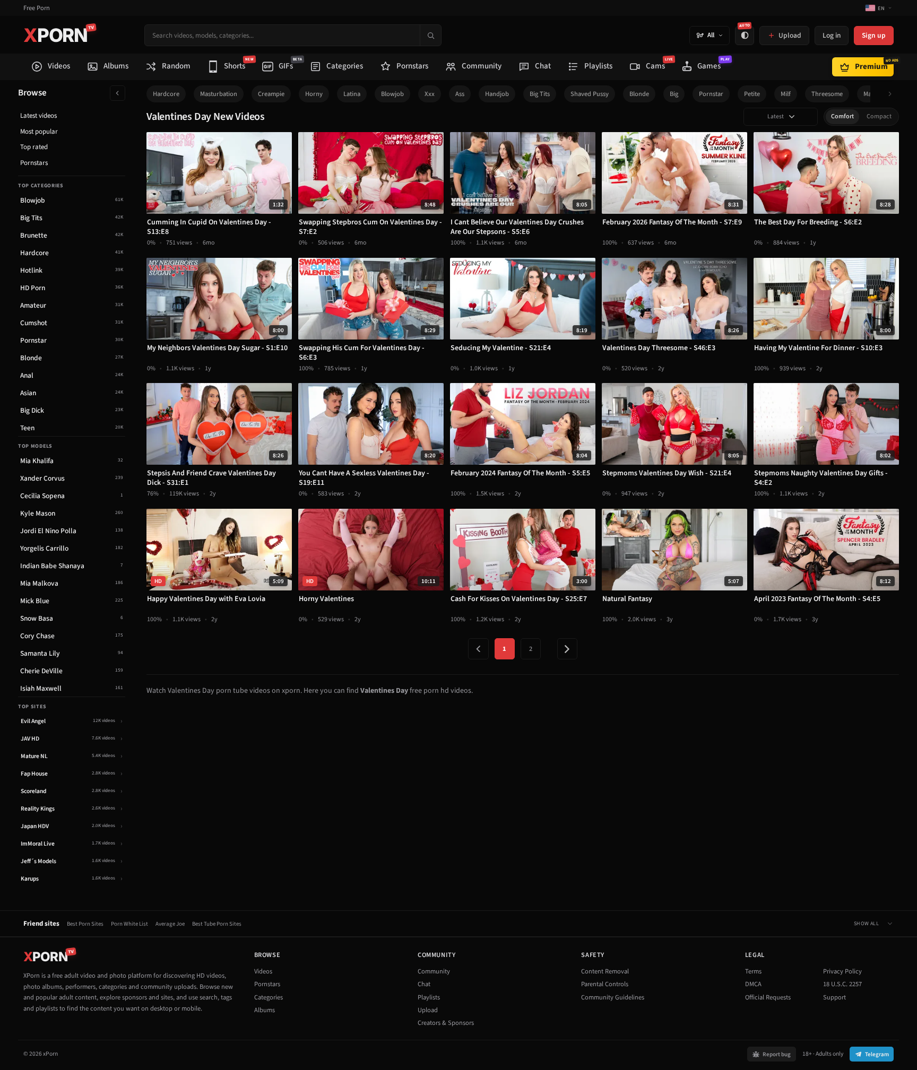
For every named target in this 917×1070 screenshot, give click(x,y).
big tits (540, 94)
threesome (827, 94)
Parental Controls (604, 984)
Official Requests (768, 997)
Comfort (842, 116)
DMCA (753, 984)
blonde (639, 94)
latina (351, 94)
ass (459, 94)
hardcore (166, 94)
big (674, 94)
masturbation (218, 94)
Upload (428, 1010)
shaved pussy (589, 94)
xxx (430, 94)
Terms (753, 971)
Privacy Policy (842, 971)
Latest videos (38, 115)
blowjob (392, 94)
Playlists (429, 997)
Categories (268, 997)
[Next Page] (567, 648)
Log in (832, 35)
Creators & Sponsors (446, 1023)
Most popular (39, 131)
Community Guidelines (612, 997)
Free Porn (36, 8)
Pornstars (34, 163)
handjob (497, 94)
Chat (424, 984)
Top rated (34, 147)
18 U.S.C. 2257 (842, 984)
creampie (271, 94)
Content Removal (605, 971)
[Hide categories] (117, 93)
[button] (892, 94)
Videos (263, 971)
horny (314, 94)
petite (752, 94)
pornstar (711, 94)
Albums (264, 1010)
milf (786, 94)
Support (834, 997)
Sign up (874, 35)
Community (434, 971)
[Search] (430, 35)
